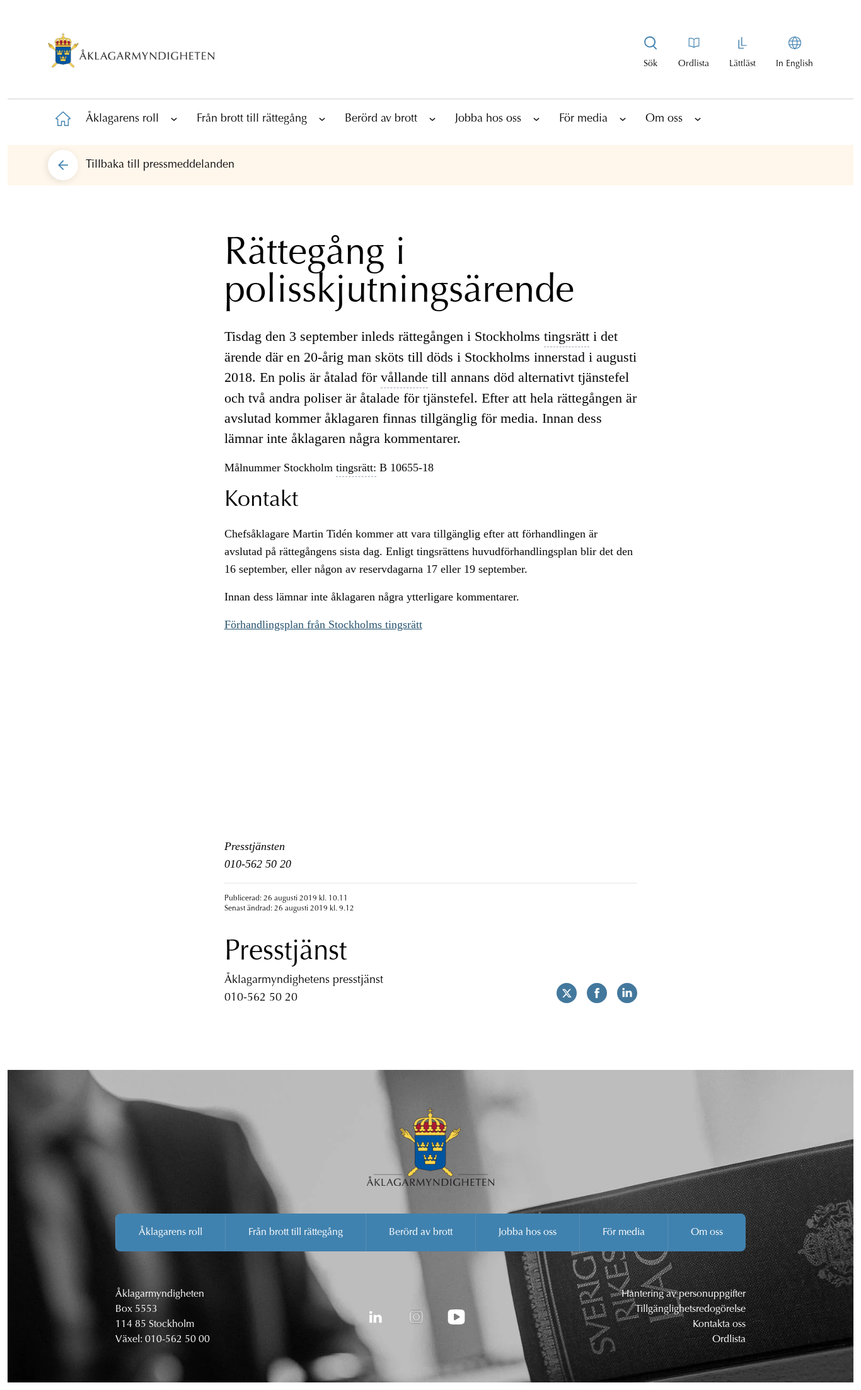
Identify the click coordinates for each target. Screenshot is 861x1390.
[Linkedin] (622, 993)
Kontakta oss (719, 1324)
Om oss (664, 119)
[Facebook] (592, 993)
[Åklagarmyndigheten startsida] (131, 53)
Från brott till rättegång (252, 119)
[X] (561, 993)
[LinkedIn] (376, 1317)
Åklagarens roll (122, 119)
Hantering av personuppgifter (683, 1294)
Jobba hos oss (488, 119)
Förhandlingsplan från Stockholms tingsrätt (323, 624)
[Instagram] (416, 1317)
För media (583, 119)
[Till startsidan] (63, 118)
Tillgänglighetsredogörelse (690, 1309)
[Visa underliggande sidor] (174, 118)
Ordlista (729, 1340)
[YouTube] (456, 1317)
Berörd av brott (381, 119)
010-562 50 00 (177, 1340)
